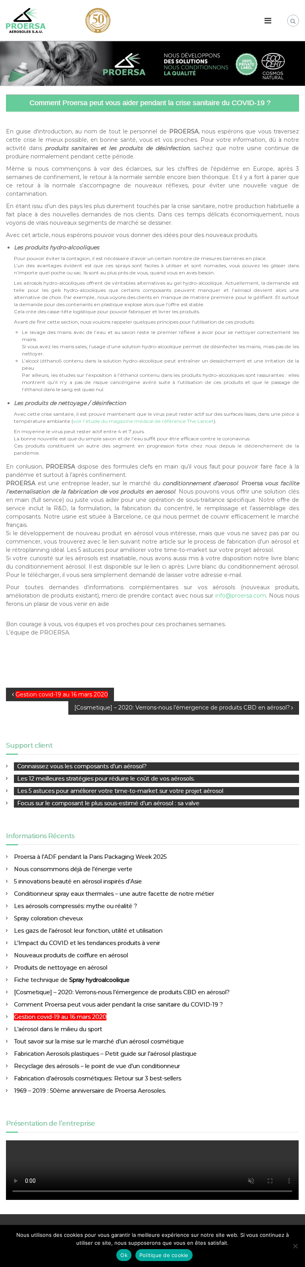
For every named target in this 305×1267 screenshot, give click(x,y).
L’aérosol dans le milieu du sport (58, 1029)
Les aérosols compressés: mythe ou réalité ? (75, 906)
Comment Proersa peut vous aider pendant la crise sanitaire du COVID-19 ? (118, 1004)
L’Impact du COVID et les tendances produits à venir (87, 943)
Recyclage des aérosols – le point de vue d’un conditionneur (97, 1066)
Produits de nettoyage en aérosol (60, 967)
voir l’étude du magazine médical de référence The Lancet (143, 421)
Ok (123, 1255)
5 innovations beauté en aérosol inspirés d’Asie (78, 881)
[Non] (295, 1246)
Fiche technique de (71, 980)
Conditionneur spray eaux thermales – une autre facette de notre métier (114, 893)
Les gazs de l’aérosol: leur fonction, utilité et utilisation (88, 930)
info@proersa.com (240, 595)
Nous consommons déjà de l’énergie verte (73, 869)
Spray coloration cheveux (48, 918)
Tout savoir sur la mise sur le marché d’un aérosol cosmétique (99, 1041)
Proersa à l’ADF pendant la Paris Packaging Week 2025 (90, 856)
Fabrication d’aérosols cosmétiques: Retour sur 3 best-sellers (97, 1078)
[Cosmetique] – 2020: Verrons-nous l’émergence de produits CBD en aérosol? (122, 992)
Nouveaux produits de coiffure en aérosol (71, 955)
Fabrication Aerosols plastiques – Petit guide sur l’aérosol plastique (105, 1053)
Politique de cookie (164, 1255)
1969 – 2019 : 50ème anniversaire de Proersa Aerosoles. (90, 1090)
